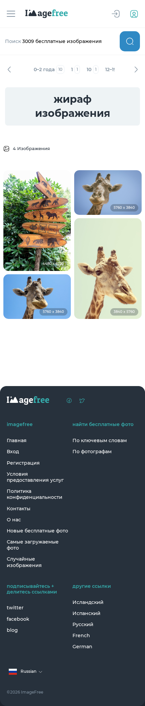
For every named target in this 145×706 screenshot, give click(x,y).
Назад (9, 69)
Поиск (130, 41)
